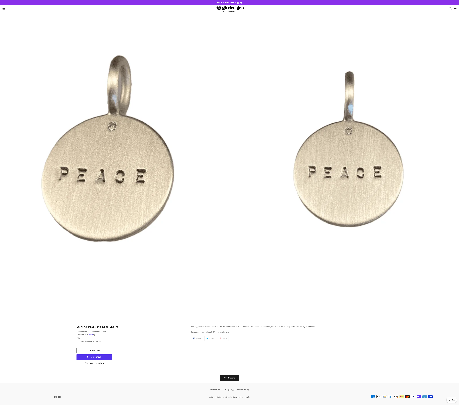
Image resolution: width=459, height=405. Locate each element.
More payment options (94, 363)
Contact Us (215, 390)
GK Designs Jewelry (224, 397)
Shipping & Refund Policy (237, 390)
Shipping (80, 341)
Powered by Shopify (241, 397)
